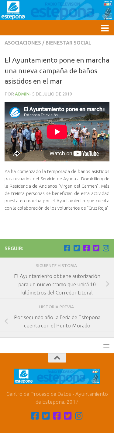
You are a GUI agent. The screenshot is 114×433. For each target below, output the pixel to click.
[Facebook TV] (67, 248)
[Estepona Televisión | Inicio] (57, 10)
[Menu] (106, 345)
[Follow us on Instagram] (105, 248)
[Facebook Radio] (86, 248)
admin (22, 93)
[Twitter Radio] (96, 248)
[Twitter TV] (76, 248)
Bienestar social (68, 42)
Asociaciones (23, 42)
